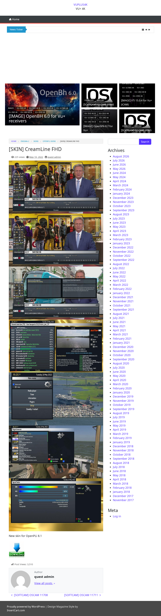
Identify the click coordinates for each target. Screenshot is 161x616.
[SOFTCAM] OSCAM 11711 (81, 595)
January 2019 (121, 442)
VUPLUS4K (80, 4)
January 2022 (121, 293)
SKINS (35, 141)
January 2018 (121, 492)
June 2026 (119, 164)
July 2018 (119, 467)
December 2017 (123, 496)
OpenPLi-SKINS (49, 141)
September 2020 (123, 359)
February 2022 (122, 289)
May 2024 (119, 177)
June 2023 (119, 222)
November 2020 (123, 351)
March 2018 (120, 483)
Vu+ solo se (127, 84)
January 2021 (121, 342)
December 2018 (123, 446)
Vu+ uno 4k (12, 112)
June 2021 (119, 322)
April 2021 (119, 330)
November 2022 (123, 251)
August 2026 (121, 156)
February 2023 (122, 239)
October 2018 (121, 454)
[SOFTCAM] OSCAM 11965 (136, 130)
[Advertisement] (80, 58)
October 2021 (121, 305)
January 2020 (121, 392)
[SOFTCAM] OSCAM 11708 (30, 595)
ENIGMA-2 (25, 141)
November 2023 (123, 202)
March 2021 (120, 334)
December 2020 (123, 347)
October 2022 (121, 256)
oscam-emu (89, 100)
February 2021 (122, 338)
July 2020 (119, 367)
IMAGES (11, 108)
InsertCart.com (16, 610)
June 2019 (119, 421)
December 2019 (123, 396)
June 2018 (119, 471)
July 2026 (119, 160)
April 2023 (119, 231)
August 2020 (121, 363)
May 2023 (119, 227)
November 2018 (123, 450)
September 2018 (123, 458)
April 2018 (119, 479)
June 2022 (119, 272)
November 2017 (123, 500)
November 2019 (123, 401)
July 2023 (119, 218)
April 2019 (119, 429)
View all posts (43, 583)
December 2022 (123, 247)
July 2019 (119, 417)
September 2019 (123, 409)
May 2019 (119, 425)
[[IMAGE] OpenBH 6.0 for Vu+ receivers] (42, 104)
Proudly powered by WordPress (26, 606)
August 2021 (121, 314)
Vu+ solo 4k (48, 108)
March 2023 (120, 235)
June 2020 (119, 372)
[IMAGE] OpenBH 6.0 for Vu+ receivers (37, 118)
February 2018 (122, 488)
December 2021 (123, 297)
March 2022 (120, 285)
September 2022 (123, 260)
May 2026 (119, 169)
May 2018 (119, 475)
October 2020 (121, 355)
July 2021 (119, 318)
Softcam (100, 100)
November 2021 (123, 301)
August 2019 (121, 413)
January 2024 (121, 193)
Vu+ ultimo (139, 84)
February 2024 (122, 189)
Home (15, 19)
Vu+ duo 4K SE (34, 108)
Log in (117, 516)
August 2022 (121, 264)
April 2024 (119, 181)
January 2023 (121, 243)
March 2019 (120, 434)
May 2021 (119, 326)
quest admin (54, 157)
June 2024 (119, 173)
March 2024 (120, 185)
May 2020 (119, 376)
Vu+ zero (126, 96)
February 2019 (122, 438)
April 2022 (119, 280)
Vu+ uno (140, 88)
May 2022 (119, 276)
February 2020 (122, 388)
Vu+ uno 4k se (26, 112)
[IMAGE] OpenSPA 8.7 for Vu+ (44, 29)
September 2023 (123, 210)
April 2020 (119, 380)
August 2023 (121, 214)
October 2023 (121, 206)
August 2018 (121, 463)
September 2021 (123, 309)
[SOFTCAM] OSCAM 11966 (98, 104)
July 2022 (119, 268)
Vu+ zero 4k (40, 112)
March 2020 (120, 384)
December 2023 (123, 198)
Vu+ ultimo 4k (62, 108)
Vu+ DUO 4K (21, 108)
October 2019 (121, 405)
